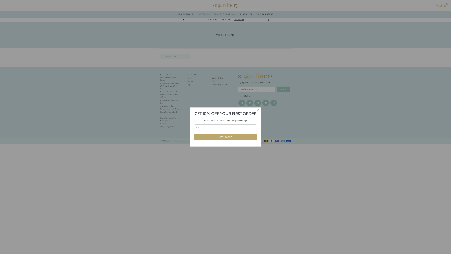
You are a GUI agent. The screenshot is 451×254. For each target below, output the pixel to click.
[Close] (258, 110)
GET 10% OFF (225, 137)
